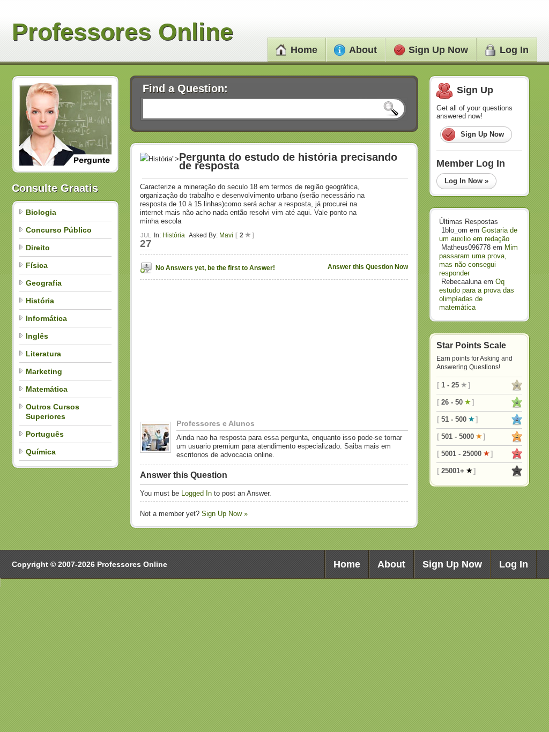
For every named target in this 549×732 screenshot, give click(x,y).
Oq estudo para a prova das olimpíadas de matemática (476, 294)
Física (37, 265)
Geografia (44, 283)
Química (41, 451)
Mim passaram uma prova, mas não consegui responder (478, 260)
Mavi (226, 235)
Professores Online (122, 32)
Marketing (44, 371)
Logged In (196, 493)
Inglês (37, 336)
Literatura (43, 353)
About (363, 49)
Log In (514, 49)
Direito (38, 247)
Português (45, 434)
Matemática (47, 389)
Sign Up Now (438, 49)
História (40, 300)
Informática (46, 318)
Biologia (41, 212)
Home (304, 49)
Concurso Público (59, 230)
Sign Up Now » (225, 514)
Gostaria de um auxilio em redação (478, 234)
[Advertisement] (207, 352)
